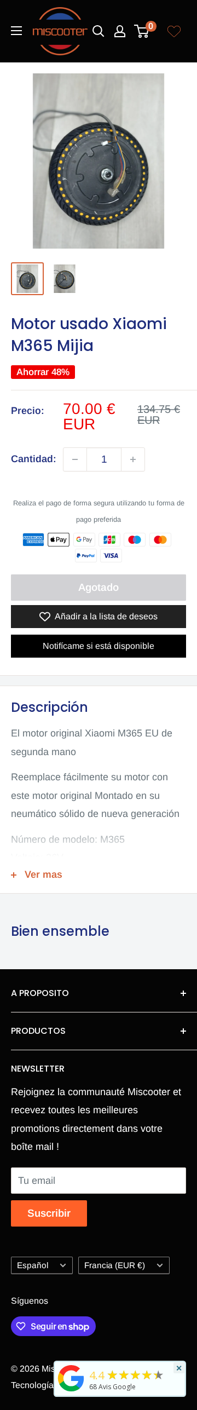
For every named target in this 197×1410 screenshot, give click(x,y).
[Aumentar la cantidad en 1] (132, 459)
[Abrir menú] (16, 30)
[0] (142, 31)
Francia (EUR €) (114, 1265)
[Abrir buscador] (98, 31)
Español (32, 1265)
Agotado (98, 587)
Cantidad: (33, 458)
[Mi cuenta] (119, 31)
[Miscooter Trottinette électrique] (71, 1390)
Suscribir (49, 1213)
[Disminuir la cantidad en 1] (74, 459)
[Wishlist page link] (174, 31)
